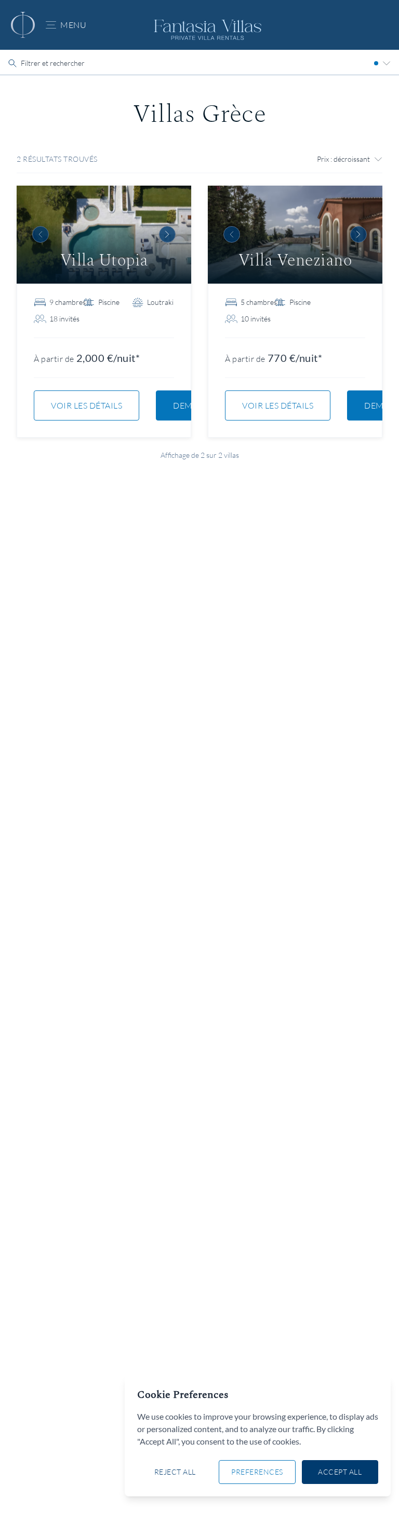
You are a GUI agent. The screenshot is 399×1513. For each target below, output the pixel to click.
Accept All (340, 1471)
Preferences (257, 1471)
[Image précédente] (40, 234)
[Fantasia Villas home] (22, 24)
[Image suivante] (167, 234)
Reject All (175, 1471)
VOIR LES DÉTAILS (86, 405)
